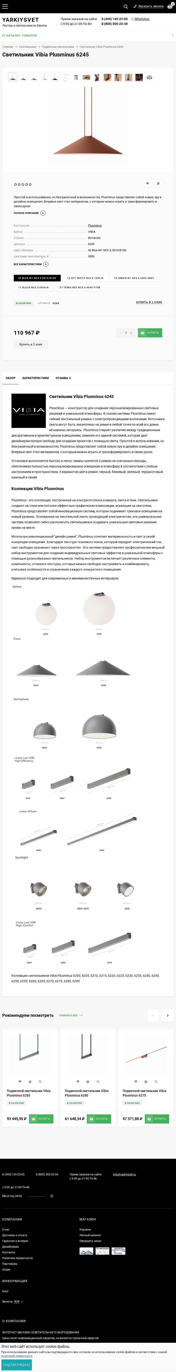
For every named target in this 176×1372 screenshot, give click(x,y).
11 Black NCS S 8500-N (33, 287)
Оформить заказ (90, 1241)
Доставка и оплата (14, 1235)
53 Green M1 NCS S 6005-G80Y (134, 278)
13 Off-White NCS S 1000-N (85, 278)
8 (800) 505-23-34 (115, 24)
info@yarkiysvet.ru (124, 1174)
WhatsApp (136, 19)
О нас (5, 1229)
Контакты (8, 1252)
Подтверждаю (16, 1365)
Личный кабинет (90, 1235)
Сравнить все (68, 1015)
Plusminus (95, 225)
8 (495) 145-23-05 (115, 19)
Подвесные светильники (58, 46)
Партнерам (9, 1263)
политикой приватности (16, 1356)
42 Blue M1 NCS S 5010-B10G (37, 278)
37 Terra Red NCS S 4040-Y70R (80, 287)
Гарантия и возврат (15, 1241)
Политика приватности (17, 1258)
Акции (6, 1269)
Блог (5, 1291)
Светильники (27, 46)
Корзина (85, 1229)
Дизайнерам (10, 1246)
